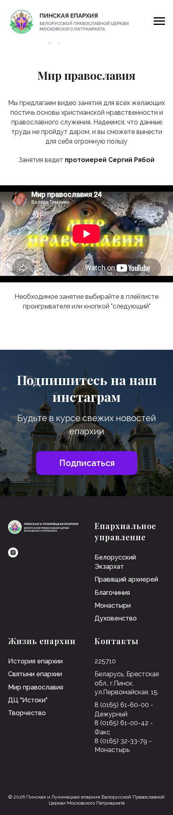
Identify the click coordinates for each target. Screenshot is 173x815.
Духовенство (116, 618)
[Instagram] (13, 552)
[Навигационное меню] (159, 21)
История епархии (35, 661)
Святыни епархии (35, 674)
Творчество (27, 713)
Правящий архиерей (126, 579)
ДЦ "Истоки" (27, 700)
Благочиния (112, 592)
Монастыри (113, 605)
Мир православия (35, 687)
